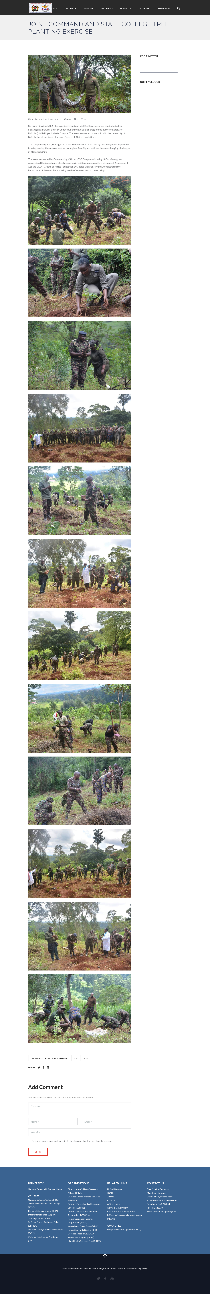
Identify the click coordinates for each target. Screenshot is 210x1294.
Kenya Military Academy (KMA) (43, 1211)
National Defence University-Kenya (45, 1189)
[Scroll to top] (105, 1255)
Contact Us (163, 9)
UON (86, 1058)
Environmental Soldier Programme (49, 1058)
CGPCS (111, 1200)
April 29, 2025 (37, 119)
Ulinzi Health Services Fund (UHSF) (84, 1241)
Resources (107, 9)
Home (56, 9)
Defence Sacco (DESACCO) (81, 1233)
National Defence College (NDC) (43, 1200)
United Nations (114, 1189)
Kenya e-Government (117, 1207)
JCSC (59, 119)
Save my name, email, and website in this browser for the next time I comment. (72, 1140)
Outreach (125, 9)
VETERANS (144, 9)
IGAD (110, 1193)
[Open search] (178, 8)
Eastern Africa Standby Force (121, 1211)
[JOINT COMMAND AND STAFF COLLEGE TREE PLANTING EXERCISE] (79, 84)
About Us (71, 9)
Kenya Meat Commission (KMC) (83, 1226)
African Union (113, 1204)
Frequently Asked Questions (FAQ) (124, 1229)
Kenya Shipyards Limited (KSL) (82, 1230)
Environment (50, 119)
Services (88, 9)
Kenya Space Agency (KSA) (81, 1237)
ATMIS (110, 1196)
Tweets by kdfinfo (149, 63)
